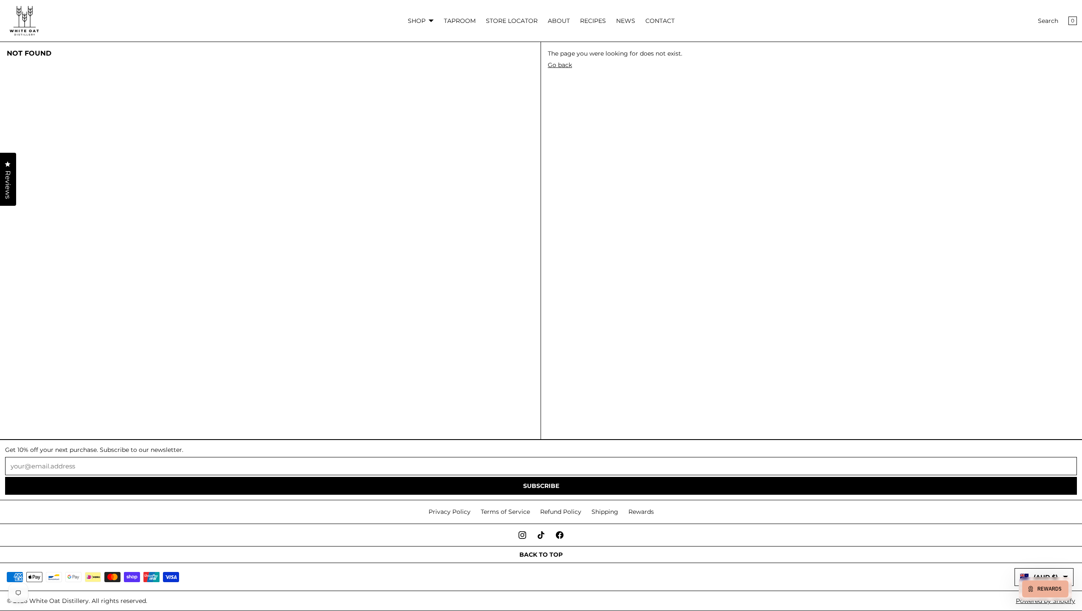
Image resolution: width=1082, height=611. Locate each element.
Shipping (604, 512)
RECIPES (593, 21)
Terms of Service (505, 512)
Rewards (641, 512)
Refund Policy (560, 512)
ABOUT (559, 21)
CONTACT (660, 21)
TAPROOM (460, 21)
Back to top (541, 554)
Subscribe (541, 486)
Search (1048, 21)
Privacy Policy (450, 512)
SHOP (417, 21)
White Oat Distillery (59, 601)
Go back (560, 65)
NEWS (625, 21)
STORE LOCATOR (512, 21)
